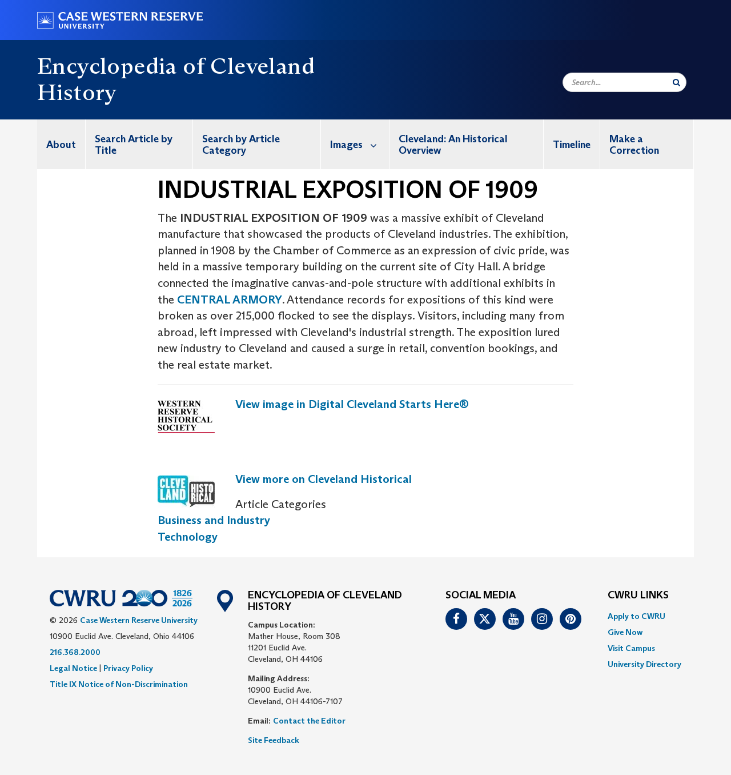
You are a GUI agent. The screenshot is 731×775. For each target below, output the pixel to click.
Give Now (625, 632)
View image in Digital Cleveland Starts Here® (352, 404)
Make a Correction (634, 145)
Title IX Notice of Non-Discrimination (119, 684)
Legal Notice (73, 668)
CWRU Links (638, 595)
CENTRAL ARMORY (229, 299)
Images (346, 144)
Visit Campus (631, 648)
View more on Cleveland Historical (323, 479)
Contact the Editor (309, 721)
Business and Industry (214, 520)
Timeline (572, 144)
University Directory (644, 664)
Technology (188, 537)
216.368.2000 (75, 652)
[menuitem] (61, 144)
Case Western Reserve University (139, 620)
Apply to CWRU (636, 616)
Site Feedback (273, 740)
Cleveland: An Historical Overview (453, 145)
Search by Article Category (241, 145)
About (61, 144)
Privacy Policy (128, 668)
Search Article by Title (133, 145)
